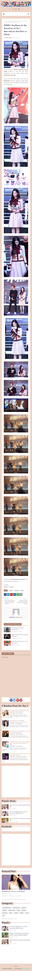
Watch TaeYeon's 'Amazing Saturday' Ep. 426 (20, 806)
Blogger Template (26, 968)
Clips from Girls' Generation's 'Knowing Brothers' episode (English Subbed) (19, 934)
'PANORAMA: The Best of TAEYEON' (13, 891)
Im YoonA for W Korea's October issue (18, 628)
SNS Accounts (12, 910)
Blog (13, 968)
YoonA (27, 913)
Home (5, 21)
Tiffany (21, 913)
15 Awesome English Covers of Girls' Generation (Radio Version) (18, 812)
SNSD (9, 21)
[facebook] (13, 9)
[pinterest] (19, 9)
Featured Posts (16, 907)
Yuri (4, 915)
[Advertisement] (16, 781)
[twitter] (16, 9)
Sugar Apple (9, 37)
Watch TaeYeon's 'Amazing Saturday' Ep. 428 (20, 819)
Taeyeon (16, 913)
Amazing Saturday (7, 907)
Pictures (11, 590)
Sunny (10, 913)
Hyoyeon (24, 907)
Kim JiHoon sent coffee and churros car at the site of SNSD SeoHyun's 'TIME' (19, 743)
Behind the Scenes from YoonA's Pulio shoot (20, 635)
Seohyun (17, 590)
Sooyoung (5, 913)
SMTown (4, 910)
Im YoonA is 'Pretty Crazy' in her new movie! (20, 642)
